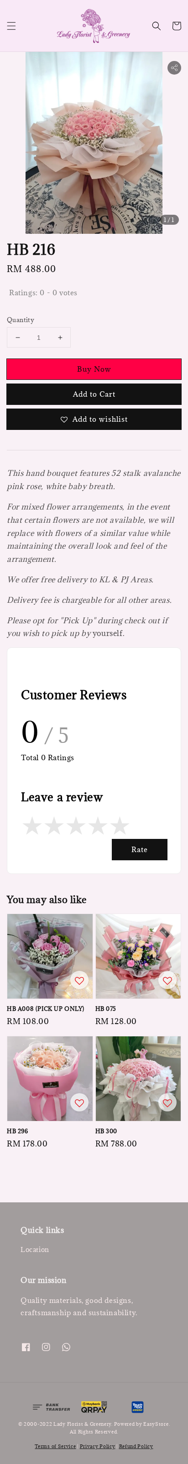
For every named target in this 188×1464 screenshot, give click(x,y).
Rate (139, 849)
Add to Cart (94, 394)
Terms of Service (55, 1446)
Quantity (20, 320)
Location (35, 1249)
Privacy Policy (97, 1446)
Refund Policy (136, 1446)
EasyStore (155, 1424)
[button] (11, 26)
